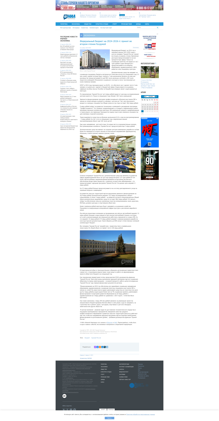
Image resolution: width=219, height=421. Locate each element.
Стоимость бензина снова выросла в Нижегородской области (68, 81)
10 (142, 107)
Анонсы (121, 369)
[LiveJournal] (105, 347)
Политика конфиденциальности (70, 392)
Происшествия (126, 24)
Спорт (114, 24)
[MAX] (95, 347)
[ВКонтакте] (97, 347)
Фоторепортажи (65, 28)
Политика (63, 24)
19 (147, 109)
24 (142, 111)
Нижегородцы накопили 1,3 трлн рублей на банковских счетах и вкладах (69, 55)
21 (152, 109)
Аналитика (84, 28)
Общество (87, 24)
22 (155, 109)
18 (145, 109)
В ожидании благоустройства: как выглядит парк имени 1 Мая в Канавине (148, 85)
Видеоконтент (123, 372)
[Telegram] (107, 347)
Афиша (138, 24)
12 (147, 107)
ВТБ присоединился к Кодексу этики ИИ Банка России (68, 73)
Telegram (109, 322)
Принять (109, 418)
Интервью (76, 28)
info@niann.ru (69, 378)
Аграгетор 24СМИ (86, 358)
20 (150, 109)
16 (157, 107)
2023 (91, 355)
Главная (82, 355)
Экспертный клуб (106, 28)
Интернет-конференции (126, 366)
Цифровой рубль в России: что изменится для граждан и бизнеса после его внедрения (68, 108)
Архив (87, 355)
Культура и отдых (102, 24)
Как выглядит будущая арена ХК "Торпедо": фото (147, 16)
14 (152, 107)
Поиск (140, 368)
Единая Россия (96, 338)
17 (142, 109)
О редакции (141, 378)
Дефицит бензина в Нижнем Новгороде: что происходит (88, 16)
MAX (115, 322)
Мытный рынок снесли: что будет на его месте (127, 17)
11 (145, 107)
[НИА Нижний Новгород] (69, 19)
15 (155, 107)
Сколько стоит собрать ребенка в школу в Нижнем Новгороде (68, 90)
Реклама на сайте (143, 376)
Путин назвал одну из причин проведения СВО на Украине (108, 16)
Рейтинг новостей (124, 379)
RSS (139, 370)
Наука (147, 24)
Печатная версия (143, 372)
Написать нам (142, 374)
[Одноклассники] (100, 347)
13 (150, 107)
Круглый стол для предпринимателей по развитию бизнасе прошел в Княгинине (66, 64)
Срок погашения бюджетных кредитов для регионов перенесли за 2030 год (69, 127)
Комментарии (94, 28)
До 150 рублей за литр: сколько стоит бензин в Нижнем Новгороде (67, 47)
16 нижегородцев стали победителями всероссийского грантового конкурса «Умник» (69, 118)
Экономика (76, 24)
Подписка (141, 366)
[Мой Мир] (102, 347)
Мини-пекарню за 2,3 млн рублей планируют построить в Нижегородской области (69, 99)
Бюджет (87, 338)
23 (157, 109)
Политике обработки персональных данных (140, 414)
